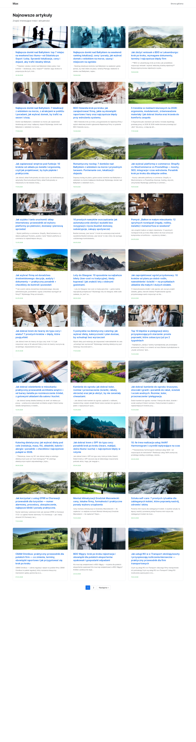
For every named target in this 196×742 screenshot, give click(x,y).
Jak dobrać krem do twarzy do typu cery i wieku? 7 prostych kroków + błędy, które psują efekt (38, 334)
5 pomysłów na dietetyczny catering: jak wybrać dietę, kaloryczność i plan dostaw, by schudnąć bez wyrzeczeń (96, 334)
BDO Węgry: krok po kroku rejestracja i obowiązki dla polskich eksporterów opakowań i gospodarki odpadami (94, 557)
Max (15, 3)
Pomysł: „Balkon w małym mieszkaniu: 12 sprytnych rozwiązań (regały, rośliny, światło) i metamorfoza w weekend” (153, 222)
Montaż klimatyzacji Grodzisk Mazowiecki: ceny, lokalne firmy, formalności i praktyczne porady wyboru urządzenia (97, 501)
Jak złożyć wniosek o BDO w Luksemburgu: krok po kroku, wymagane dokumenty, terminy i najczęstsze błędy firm (154, 55)
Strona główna (177, 4)
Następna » (104, 587)
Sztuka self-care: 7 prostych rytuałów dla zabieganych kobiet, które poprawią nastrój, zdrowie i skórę (155, 501)
